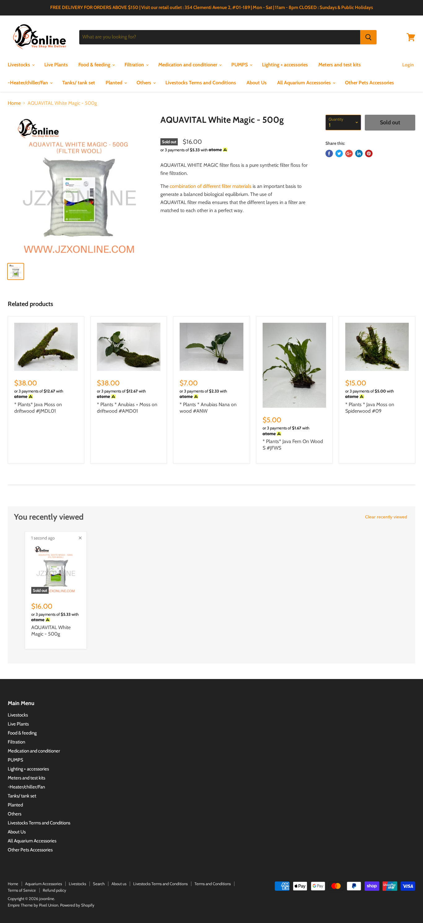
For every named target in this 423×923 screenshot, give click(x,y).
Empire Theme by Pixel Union (33, 905)
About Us (256, 83)
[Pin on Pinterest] (369, 153)
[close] (80, 538)
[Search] (368, 37)
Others (144, 83)
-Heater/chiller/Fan (28, 83)
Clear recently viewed (386, 516)
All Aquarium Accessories (304, 83)
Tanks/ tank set (78, 83)
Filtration (134, 65)
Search (99, 883)
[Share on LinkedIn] (359, 153)
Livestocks (19, 65)
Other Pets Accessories (369, 83)
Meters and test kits (339, 65)
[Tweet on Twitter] (339, 153)
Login (408, 65)
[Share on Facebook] (329, 153)
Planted (115, 83)
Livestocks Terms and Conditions (200, 83)
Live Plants (56, 65)
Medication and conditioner (188, 65)
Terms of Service (22, 890)
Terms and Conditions (212, 883)
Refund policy (54, 890)
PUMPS (240, 65)
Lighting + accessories (285, 65)
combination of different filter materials (210, 186)
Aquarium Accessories (43, 883)
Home (14, 103)
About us (118, 883)
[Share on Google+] (349, 153)
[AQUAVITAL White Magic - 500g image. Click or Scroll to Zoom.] (79, 186)
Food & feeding (94, 65)
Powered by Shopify (77, 905)
